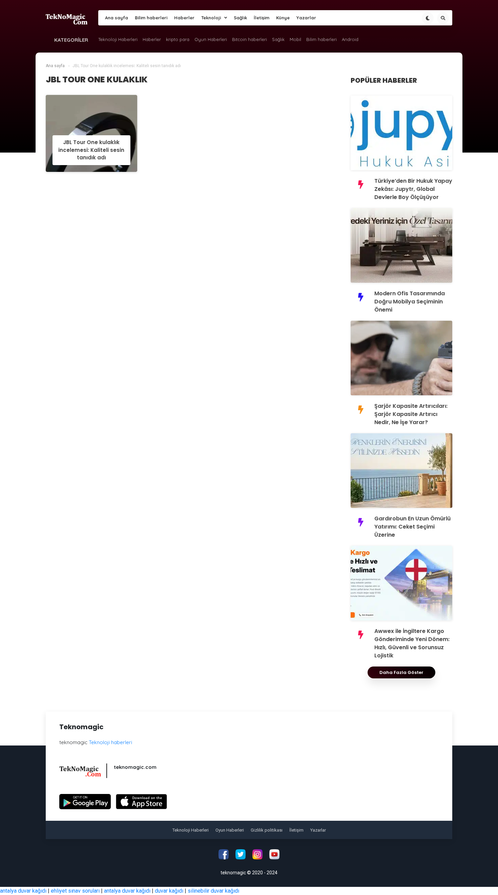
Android (350, 39)
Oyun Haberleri (210, 39)
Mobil (295, 39)
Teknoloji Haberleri (118, 39)
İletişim (261, 17)
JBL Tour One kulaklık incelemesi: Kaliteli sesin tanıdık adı (91, 150)
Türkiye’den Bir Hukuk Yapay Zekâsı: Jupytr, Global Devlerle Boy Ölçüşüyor (413, 189)
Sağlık (240, 17)
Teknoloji (211, 17)
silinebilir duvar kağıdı (213, 891)
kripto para (177, 39)
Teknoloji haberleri (110, 742)
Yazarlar (306, 17)
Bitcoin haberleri (249, 39)
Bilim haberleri (151, 17)
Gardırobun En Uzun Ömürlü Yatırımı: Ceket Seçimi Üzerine (412, 527)
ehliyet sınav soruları (75, 891)
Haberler (184, 17)
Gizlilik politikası (267, 830)
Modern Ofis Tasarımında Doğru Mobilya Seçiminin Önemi (409, 302)
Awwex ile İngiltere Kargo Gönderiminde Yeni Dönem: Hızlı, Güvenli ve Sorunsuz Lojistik (412, 643)
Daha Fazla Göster (401, 672)
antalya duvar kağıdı (23, 891)
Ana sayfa (116, 17)
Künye (283, 17)
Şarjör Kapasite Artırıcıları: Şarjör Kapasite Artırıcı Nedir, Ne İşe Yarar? (411, 414)
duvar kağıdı (169, 891)
